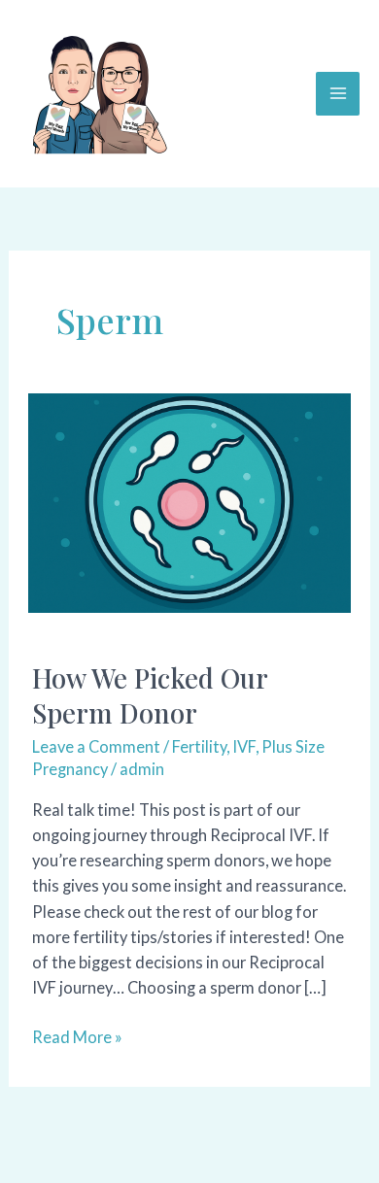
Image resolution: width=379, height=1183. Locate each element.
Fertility (199, 746)
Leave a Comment (96, 746)
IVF (244, 746)
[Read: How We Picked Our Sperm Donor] (189, 500)
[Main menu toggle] (338, 94)
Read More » (77, 1038)
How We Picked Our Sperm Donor (149, 694)
